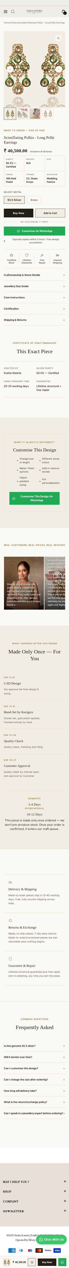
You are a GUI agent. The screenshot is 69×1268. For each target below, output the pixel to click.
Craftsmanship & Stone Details (34, 275)
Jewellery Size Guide (34, 286)
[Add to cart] (32, 1262)
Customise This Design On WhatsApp (37, 498)
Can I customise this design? (34, 1068)
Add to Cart (50, 213)
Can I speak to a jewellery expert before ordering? (34, 1113)
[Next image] (58, 69)
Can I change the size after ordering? (34, 1079)
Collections (17, 22)
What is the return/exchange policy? (34, 1102)
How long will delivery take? (34, 1091)
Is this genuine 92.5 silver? (34, 1046)
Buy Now (18, 213)
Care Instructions (34, 297)
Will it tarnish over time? (34, 1057)
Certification (34, 309)
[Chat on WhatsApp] (62, 1262)
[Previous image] (10, 69)
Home (7, 22)
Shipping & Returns (34, 320)
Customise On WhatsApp (37, 230)
